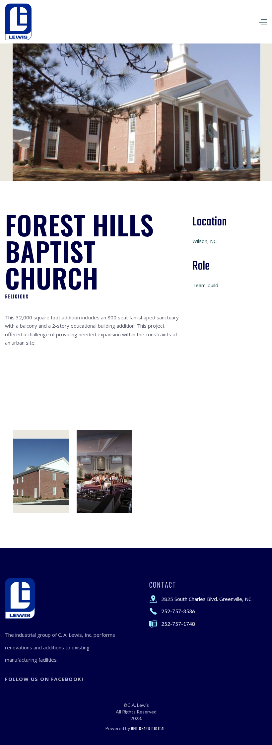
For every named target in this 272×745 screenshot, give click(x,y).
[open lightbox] (41, 471)
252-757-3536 (178, 611)
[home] (18, 21)
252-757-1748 (178, 624)
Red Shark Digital (148, 729)
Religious (17, 297)
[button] (210, 22)
